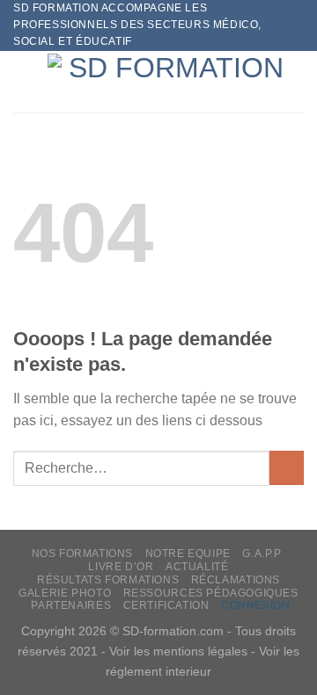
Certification (166, 605)
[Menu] (23, 81)
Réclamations (235, 580)
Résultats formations (108, 580)
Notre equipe (188, 553)
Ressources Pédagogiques (211, 593)
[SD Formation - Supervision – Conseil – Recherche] (169, 81)
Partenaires (71, 605)
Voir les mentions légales (178, 651)
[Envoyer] (286, 468)
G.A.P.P (261, 553)
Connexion (256, 605)
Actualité (197, 567)
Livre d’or (120, 567)
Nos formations (83, 553)
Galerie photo (64, 593)
